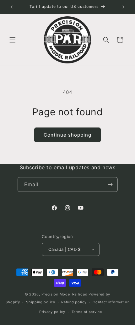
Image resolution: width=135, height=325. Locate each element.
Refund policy (73, 302)
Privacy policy (52, 312)
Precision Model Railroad (64, 294)
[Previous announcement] (12, 7)
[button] (12, 40)
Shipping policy (40, 302)
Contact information (111, 302)
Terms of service (87, 312)
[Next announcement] (123, 7)
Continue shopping (67, 135)
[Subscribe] (110, 184)
